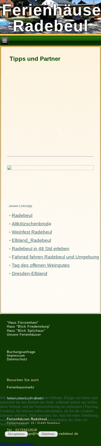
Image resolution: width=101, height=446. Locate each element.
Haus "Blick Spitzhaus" (26, 330)
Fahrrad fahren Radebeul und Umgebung (55, 256)
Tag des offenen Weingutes (41, 265)
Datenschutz (17, 359)
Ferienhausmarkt (20, 387)
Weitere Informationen (17, 444)
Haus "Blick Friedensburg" (28, 326)
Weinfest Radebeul (32, 232)
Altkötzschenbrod (30, 223)
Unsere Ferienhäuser (24, 334)
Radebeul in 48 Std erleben (40, 248)
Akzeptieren (16, 434)
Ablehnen (48, 434)
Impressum (16, 355)
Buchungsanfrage (21, 352)
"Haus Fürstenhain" (23, 322)
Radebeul (22, 215)
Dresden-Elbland (29, 273)
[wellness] (50, 183)
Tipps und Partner (35, 58)
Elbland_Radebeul (31, 240)
